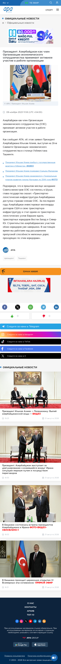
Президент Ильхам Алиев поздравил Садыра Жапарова (31, 171)
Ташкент (22, 258)
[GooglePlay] (21, 645)
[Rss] (44, 622)
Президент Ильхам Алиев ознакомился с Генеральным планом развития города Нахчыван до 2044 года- (31, 178)
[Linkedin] (39, 622)
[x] (26, 622)
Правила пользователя (14, 656)
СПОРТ (49, 10)
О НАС (30, 603)
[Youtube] (30, 622)
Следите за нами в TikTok (18, 342)
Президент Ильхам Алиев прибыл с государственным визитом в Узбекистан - (30, 164)
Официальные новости (20, 22)
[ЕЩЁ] (57, 10)
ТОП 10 (30, 615)
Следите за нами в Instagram (20, 334)
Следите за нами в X (16, 356)
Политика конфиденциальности (42, 656)
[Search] (50, 3)
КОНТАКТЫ (30, 607)
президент (9, 258)
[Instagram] (21, 622)
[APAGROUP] (30, 638)
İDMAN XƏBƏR (30, 271)
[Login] (57, 2)
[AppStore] (40, 645)
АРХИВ (30, 611)
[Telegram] (35, 622)
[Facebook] (17, 622)
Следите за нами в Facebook (20, 349)
